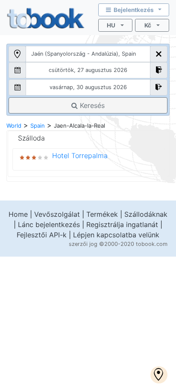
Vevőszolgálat (57, 214)
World (13, 125)
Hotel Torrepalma (80, 155)
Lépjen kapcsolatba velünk (116, 234)
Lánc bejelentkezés (49, 224)
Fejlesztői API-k (42, 234)
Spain (37, 125)
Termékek (102, 214)
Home (18, 214)
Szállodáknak (145, 214)
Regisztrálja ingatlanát (122, 224)
